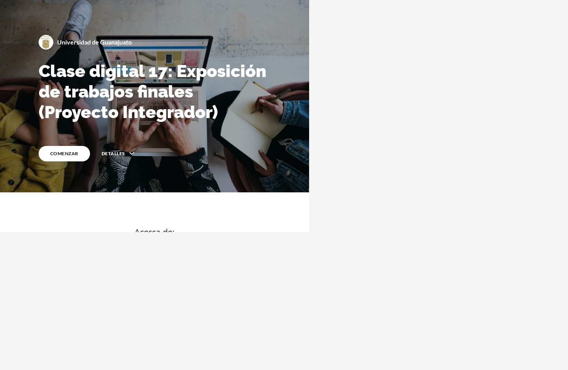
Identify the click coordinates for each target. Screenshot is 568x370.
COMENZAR (64, 153)
